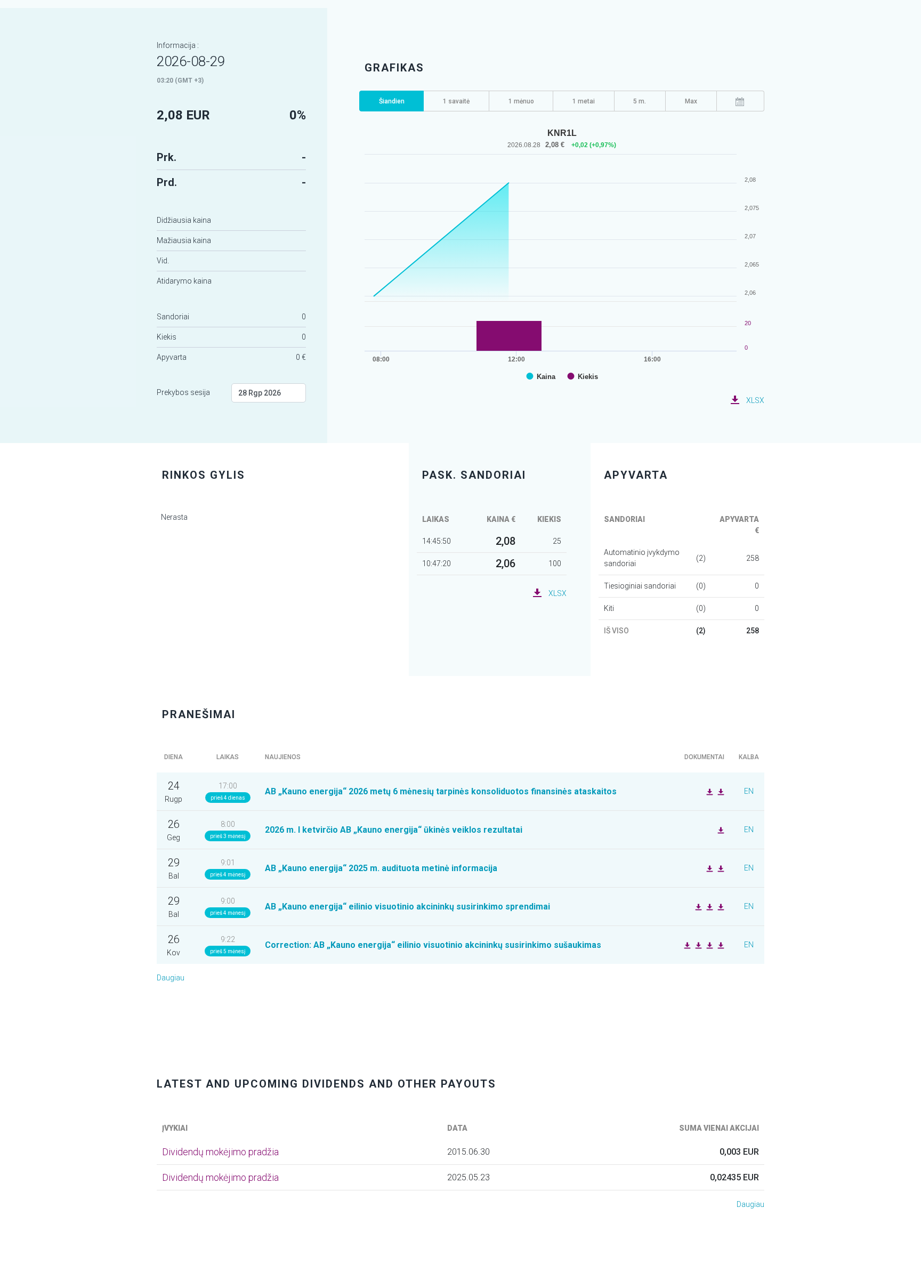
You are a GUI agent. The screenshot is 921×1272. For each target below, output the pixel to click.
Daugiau (170, 977)
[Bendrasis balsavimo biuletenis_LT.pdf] (708, 944)
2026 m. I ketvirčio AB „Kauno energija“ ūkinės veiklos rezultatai (393, 830)
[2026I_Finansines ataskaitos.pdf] (719, 829)
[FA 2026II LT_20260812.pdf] (719, 791)
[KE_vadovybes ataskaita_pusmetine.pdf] (708, 791)
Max (691, 101)
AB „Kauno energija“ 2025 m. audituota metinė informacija (381, 868)
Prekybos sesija (183, 392)
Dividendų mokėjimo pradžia (220, 1151)
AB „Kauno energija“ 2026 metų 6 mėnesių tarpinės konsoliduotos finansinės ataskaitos (441, 791)
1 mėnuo (521, 101)
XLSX (755, 400)
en (749, 791)
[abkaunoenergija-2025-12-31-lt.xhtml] (719, 868)
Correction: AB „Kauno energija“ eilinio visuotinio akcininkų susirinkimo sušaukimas (433, 945)
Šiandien (392, 101)
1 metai (583, 101)
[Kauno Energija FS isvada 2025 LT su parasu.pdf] (708, 868)
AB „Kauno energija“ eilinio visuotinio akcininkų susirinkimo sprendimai (407, 906)
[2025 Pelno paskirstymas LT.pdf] (697, 906)
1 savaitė (456, 101)
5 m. (639, 101)
